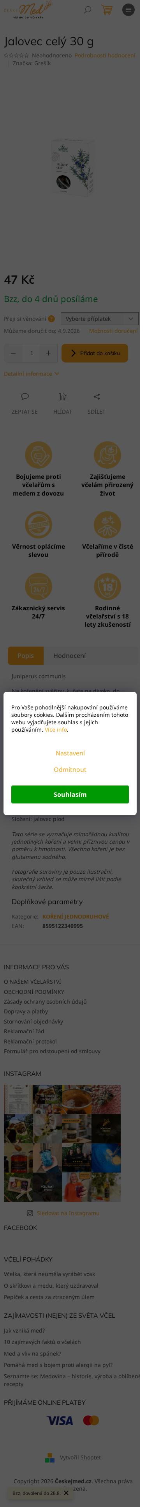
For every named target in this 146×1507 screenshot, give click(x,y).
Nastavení (70, 753)
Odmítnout (70, 769)
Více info (55, 729)
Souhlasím (70, 794)
